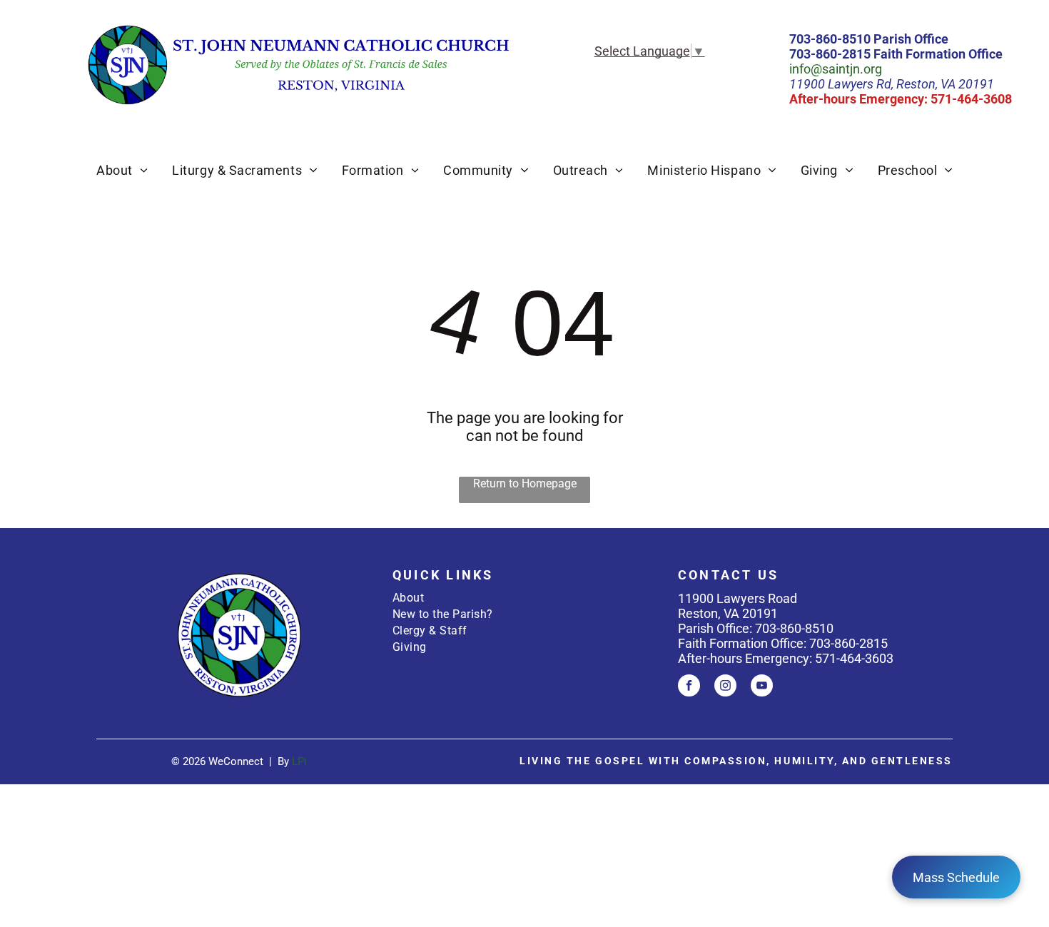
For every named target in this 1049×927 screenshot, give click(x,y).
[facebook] (689, 687)
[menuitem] (122, 170)
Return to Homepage (525, 483)
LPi (299, 761)
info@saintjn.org (835, 68)
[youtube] (762, 687)
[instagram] (725, 687)
